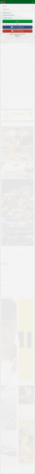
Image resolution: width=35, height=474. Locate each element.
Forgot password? (8, 15)
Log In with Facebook (18, 27)
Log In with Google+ (18, 31)
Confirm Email (7, 18)
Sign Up (17, 36)
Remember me (8, 13)
